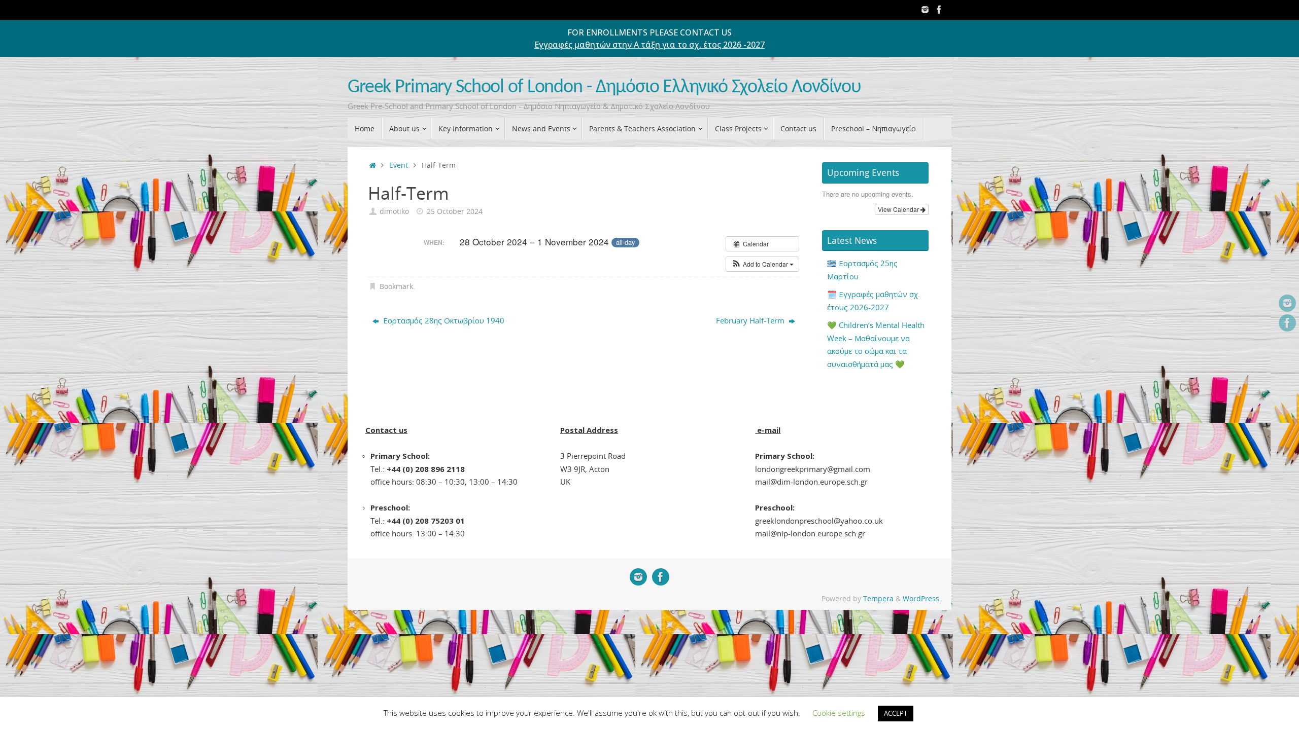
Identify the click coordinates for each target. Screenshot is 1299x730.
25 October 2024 (455, 211)
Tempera (878, 598)
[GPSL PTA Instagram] (925, 10)
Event (398, 165)
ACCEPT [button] (895, 713)
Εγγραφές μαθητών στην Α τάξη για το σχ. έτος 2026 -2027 (649, 44)
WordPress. (922, 598)
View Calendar (899, 209)
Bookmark (396, 286)
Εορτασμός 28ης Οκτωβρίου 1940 (442, 320)
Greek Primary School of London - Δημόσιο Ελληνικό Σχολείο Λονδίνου (604, 87)
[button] (762, 264)
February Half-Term (751, 320)
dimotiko (394, 211)
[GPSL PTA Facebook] (939, 10)
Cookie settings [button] (838, 713)
